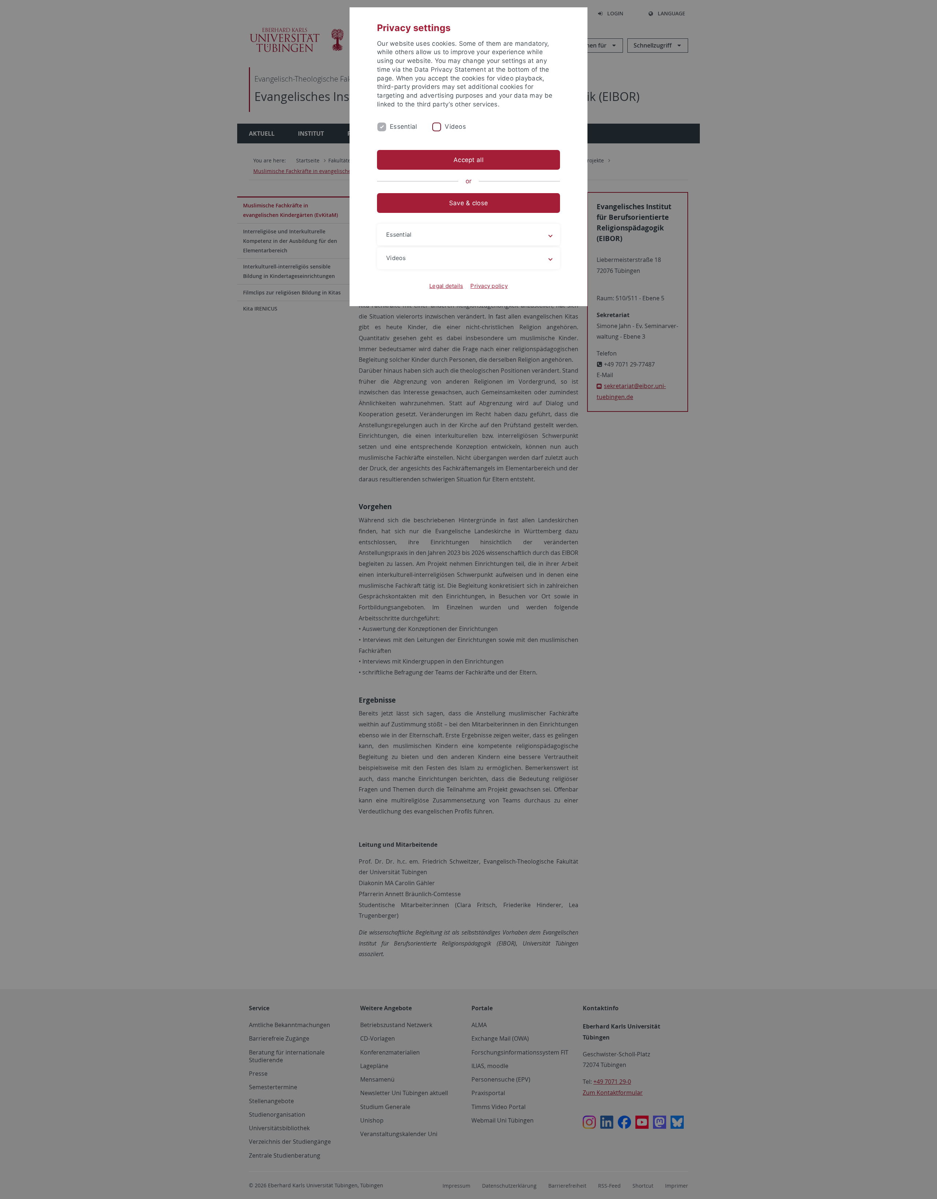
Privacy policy (489, 285)
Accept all (468, 160)
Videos (455, 126)
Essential (403, 126)
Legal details (446, 285)
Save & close (468, 203)
